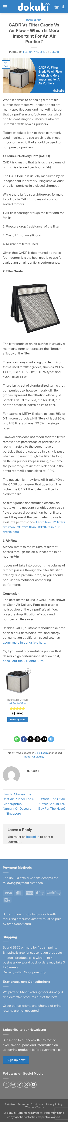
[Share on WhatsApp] (17, 739)
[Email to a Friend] (44, 739)
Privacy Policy (54, 1104)
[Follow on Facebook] (6, 1085)
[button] (5, 6)
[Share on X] (30, 739)
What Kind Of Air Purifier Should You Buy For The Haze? (51, 804)
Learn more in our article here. (24, 642)
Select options (17, 719)
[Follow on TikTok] (20, 1085)
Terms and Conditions (30, 1104)
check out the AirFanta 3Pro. (23, 661)
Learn (38, 19)
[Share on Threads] (37, 739)
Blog (29, 19)
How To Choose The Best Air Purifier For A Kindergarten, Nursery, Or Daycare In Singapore (18, 804)
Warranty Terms (34, 1107)
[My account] (63, 6)
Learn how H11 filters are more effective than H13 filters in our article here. (34, 527)
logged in (32, 837)
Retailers (10, 1104)
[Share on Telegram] (51, 739)
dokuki (54, 51)
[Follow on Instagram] (13, 1085)
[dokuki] (34, 6)
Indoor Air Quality (34, 756)
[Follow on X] (27, 1085)
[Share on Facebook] (24, 739)
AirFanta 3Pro (17, 703)
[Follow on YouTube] (33, 1085)
